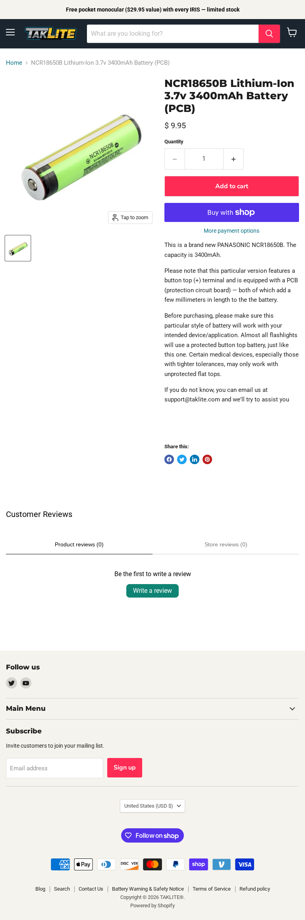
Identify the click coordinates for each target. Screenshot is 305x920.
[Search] (269, 34)
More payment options (231, 231)
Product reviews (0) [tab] (79, 544)
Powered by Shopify (152, 905)
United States (148, 806)
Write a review (152, 590)
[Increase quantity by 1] (234, 159)
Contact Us (91, 889)
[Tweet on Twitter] (182, 459)
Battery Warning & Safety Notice (148, 889)
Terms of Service (212, 889)
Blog (40, 889)
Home (14, 63)
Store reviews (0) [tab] (226, 544)
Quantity (173, 142)
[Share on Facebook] (169, 459)
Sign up (125, 767)
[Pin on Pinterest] (207, 459)
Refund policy (254, 889)
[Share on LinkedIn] (194, 459)
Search (62, 889)
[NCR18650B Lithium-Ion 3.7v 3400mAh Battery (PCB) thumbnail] (18, 248)
